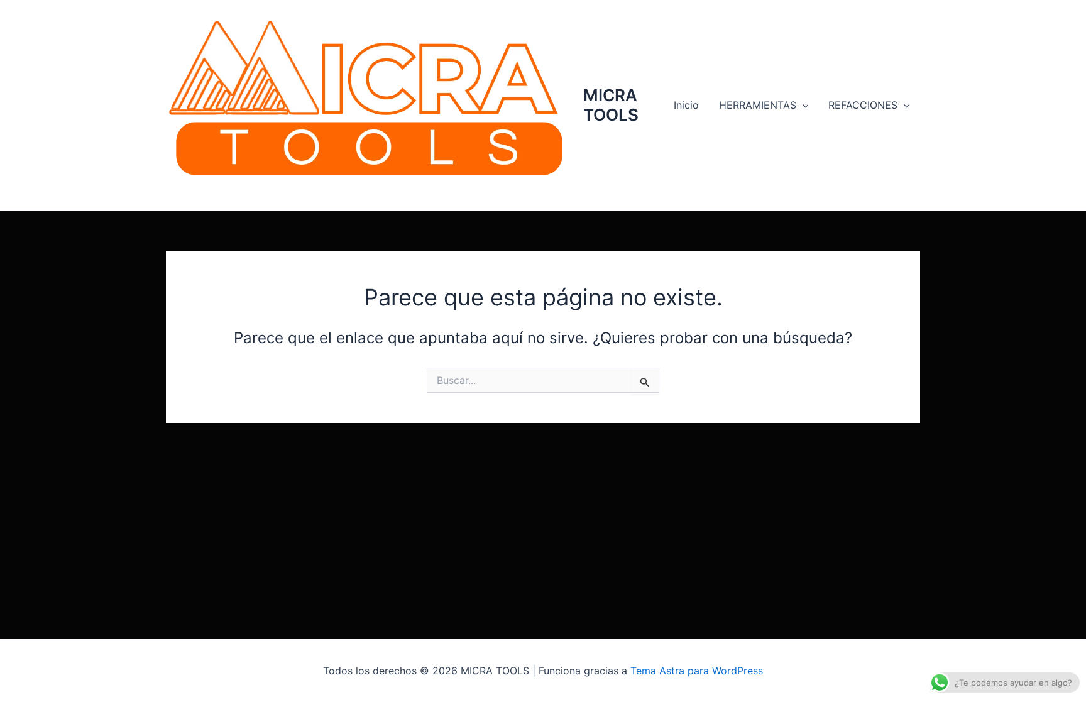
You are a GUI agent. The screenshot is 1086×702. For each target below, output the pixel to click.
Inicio (686, 105)
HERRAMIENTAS (757, 105)
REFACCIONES (862, 105)
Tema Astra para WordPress (696, 670)
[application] (802, 105)
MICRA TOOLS (611, 104)
